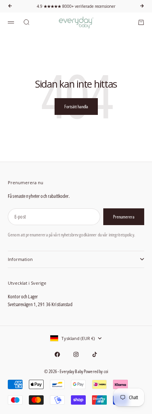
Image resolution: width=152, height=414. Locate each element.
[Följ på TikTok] (95, 354)
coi (106, 371)
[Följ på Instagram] (76, 354)
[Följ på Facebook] (57, 354)
